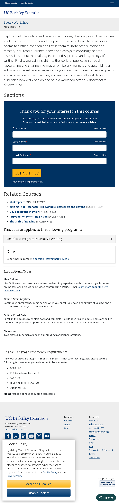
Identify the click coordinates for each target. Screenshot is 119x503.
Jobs (91, 446)
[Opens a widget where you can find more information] (106, 498)
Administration (96, 424)
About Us (93, 420)
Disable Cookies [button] (38, 493)
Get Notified (27, 173)
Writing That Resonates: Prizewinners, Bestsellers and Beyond (47, 207)
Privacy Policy (14, 476)
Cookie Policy (50, 472)
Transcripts (94, 439)
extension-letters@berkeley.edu (51, 258)
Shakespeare (17, 202)
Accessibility (95, 428)
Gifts (91, 442)
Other (67, 428)
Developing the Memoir (24, 211)
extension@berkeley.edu (16, 429)
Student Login (11, 3)
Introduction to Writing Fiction (29, 216)
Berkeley (68, 420)
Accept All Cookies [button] (38, 484)
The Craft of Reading (22, 221)
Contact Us (94, 457)
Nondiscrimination (98, 431)
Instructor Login (26, 3)
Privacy (92, 435)
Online (67, 424)
